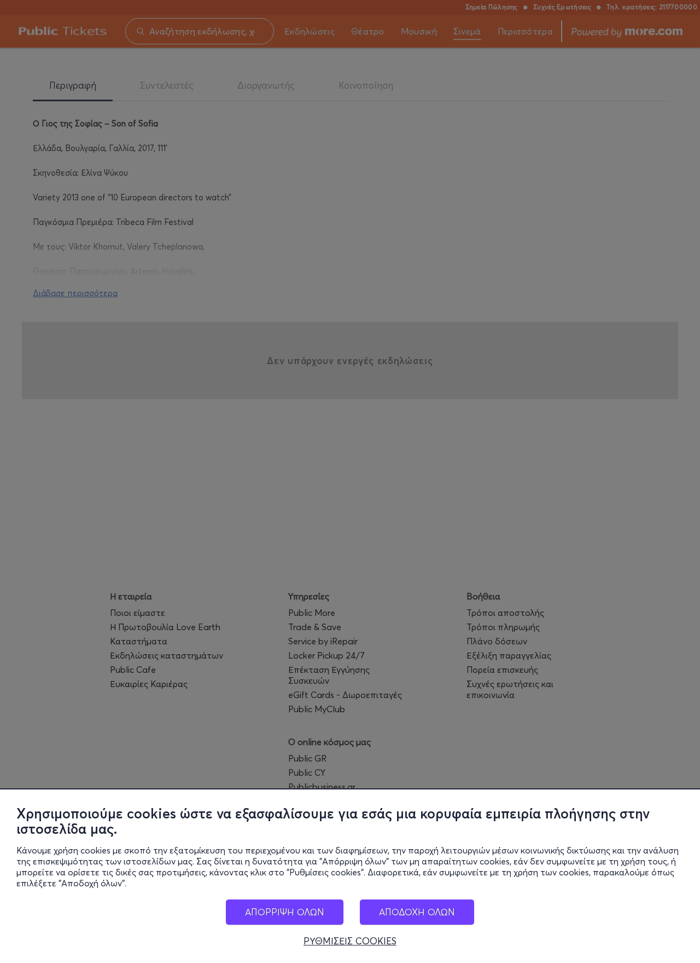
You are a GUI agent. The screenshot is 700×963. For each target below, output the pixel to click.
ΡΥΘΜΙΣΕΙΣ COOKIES (350, 941)
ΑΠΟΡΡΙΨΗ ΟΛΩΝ (284, 912)
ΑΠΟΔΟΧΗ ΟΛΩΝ (417, 912)
